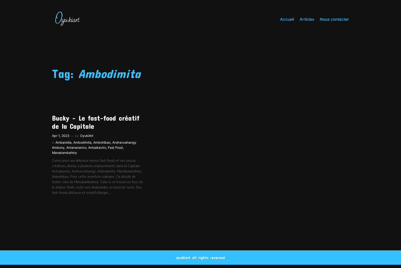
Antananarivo (76, 147)
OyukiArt (86, 136)
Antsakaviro (97, 147)
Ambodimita (82, 142)
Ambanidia (63, 142)
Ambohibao (101, 142)
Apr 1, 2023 (60, 136)
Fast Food (115, 147)
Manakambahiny (64, 153)
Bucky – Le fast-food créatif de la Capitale (95, 122)
